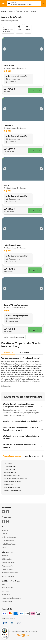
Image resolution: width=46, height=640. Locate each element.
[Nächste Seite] (42, 456)
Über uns (5, 530)
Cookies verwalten (8, 540)
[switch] (5, 637)
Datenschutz (6, 595)
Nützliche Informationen (10, 573)
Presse (4, 547)
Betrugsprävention (8, 576)
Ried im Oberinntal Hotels (12, 490)
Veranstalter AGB (7, 588)
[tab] (8, 353)
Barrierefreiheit (7, 601)
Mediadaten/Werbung (9, 544)
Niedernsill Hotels (10, 472)
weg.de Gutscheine (8, 562)
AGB (3, 584)
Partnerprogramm (7, 569)
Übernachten (8, 353)
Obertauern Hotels (10, 466)
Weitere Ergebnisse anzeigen (14, 337)
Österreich (19, 11)
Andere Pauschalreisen (12, 456)
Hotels (11, 11)
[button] (7, 386)
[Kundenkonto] (43, 3)
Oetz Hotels (8, 463)
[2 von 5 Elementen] (41, 49)
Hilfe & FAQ (5, 555)
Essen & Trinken (23, 353)
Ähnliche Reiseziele (32, 456)
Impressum (5, 591)
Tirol (27, 11)
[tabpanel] (23, 371)
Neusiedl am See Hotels (12, 475)
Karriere (4, 534)
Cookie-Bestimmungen (9, 537)
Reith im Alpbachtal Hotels (12, 487)
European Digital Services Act (11, 598)
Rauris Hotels (8, 484)
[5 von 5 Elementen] (4, 49)
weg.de (3, 11)
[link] (23, 66)
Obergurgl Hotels (10, 469)
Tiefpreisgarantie (7, 566)
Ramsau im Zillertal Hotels (12, 481)
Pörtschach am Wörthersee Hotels (15, 478)
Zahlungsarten (7, 559)
